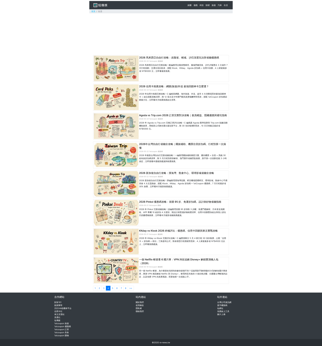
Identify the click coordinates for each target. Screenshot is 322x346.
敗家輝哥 (58, 305)
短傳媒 (57, 320)
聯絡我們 (140, 311)
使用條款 (140, 305)
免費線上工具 (223, 311)
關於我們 (140, 302)
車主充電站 (59, 314)
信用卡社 (58, 311)
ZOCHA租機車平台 (62, 308)
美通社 (57, 317)
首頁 (93, 11)
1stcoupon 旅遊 (61, 323)
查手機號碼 (222, 305)
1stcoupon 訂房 (61, 329)
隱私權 (139, 308)
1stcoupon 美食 (61, 332)
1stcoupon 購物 (61, 335)
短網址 (220, 308)
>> (130, 288)
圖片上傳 (221, 314)
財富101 (57, 302)
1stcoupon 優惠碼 (62, 326)
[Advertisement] (161, 34)
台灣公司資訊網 (224, 302)
